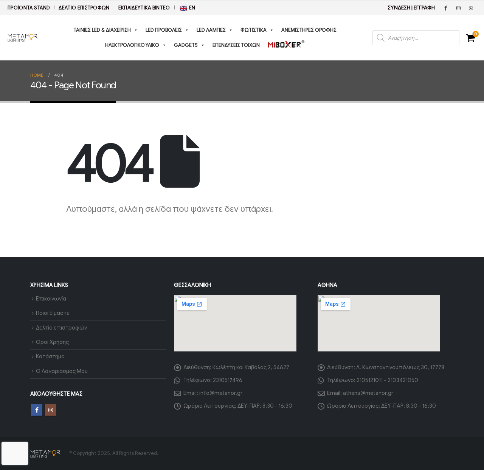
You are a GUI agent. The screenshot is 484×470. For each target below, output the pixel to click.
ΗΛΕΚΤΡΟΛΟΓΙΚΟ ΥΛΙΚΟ (132, 45)
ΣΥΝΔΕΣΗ (399, 8)
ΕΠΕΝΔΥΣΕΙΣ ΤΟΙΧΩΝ (236, 45)
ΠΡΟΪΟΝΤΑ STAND (29, 8)
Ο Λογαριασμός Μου (62, 371)
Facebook (36, 410)
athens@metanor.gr (368, 393)
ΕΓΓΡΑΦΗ (424, 8)
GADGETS (186, 45)
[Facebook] (446, 8)
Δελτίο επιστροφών (84, 8)
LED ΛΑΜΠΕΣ (211, 30)
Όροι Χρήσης (52, 342)
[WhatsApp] (470, 8)
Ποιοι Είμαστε (53, 313)
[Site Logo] (23, 38)
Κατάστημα (50, 356)
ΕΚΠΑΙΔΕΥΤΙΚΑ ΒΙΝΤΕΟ (144, 8)
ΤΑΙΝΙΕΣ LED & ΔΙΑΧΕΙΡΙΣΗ (102, 30)
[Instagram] (458, 8)
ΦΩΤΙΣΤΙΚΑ (253, 30)
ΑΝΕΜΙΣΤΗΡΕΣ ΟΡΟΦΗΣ (309, 30)
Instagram (50, 410)
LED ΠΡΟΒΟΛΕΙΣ (164, 30)
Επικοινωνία (51, 298)
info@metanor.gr (220, 393)
